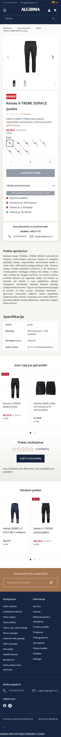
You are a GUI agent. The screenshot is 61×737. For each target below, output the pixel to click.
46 (18, 143)
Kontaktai (37, 653)
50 (35, 143)
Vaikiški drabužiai (10, 654)
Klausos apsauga (10, 633)
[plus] (49, 162)
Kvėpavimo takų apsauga (14, 638)
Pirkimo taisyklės (40, 648)
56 (18, 151)
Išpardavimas (8, 659)
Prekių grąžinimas (40, 637)
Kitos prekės (8, 649)
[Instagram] (11, 705)
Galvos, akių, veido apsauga (15, 627)
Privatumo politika (41, 627)
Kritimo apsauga (10, 643)
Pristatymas (38, 632)
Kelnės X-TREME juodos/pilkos (12, 405)
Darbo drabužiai (10, 606)
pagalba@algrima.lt (44, 236)
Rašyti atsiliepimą (30, 458)
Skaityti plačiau (13, 125)
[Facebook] (5, 705)
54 (10, 151)
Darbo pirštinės (9, 622)
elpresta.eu (53, 719)
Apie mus (37, 606)
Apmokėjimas (39, 643)
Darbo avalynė (9, 617)
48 (27, 143)
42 (10, 143)
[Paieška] (54, 18)
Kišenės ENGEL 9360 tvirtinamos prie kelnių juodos (44, 407)
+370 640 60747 (20, 236)
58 (27, 151)
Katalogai (37, 659)
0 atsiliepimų (25, 114)
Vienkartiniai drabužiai (12, 611)
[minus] (11, 162)
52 (44, 143)
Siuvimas (37, 611)
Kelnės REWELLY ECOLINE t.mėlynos (14, 530)
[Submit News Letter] (51, 582)
